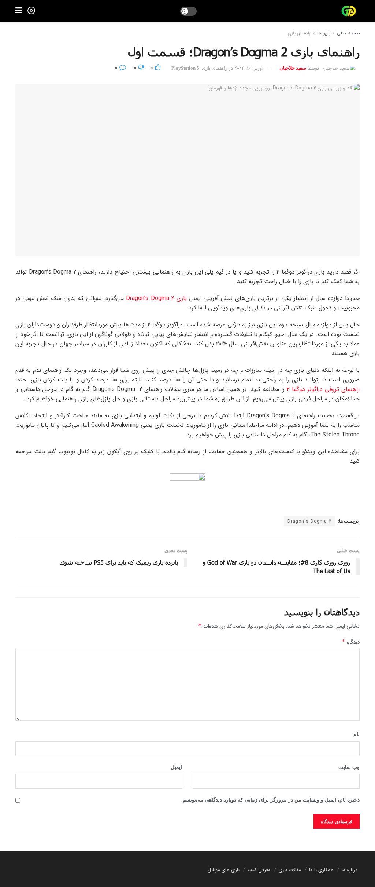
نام (356, 734)
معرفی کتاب (259, 870)
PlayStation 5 (185, 68)
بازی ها (323, 33)
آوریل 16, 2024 (248, 68)
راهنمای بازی (299, 33)
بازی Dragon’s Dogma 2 (156, 298)
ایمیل (176, 767)
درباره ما (349, 870)
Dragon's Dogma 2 (309, 521)
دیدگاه (351, 641)
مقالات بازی (290, 870)
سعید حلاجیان (292, 68)
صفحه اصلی (348, 33)
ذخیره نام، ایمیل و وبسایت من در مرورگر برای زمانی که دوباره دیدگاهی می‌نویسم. (270, 800)
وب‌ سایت (349, 767)
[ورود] (31, 10)
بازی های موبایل (224, 870)
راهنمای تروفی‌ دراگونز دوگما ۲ (323, 389)
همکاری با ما (321, 870)
